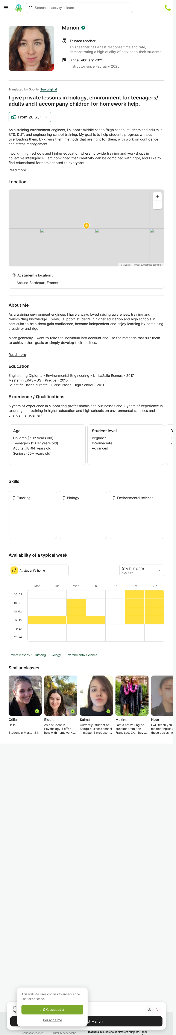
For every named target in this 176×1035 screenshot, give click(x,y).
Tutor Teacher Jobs (64, 1033)
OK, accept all (53, 1009)
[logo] (18, 7)
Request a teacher (32, 1033)
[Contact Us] (168, 8)
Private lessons (19, 655)
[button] (158, 1009)
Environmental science (135, 498)
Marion (70, 28)
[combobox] (79, 8)
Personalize (52, 1020)
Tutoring (23, 498)
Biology (73, 498)
